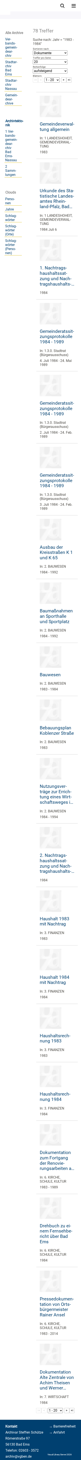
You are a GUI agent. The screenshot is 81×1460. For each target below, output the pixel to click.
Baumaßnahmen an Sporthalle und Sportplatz (56, 616)
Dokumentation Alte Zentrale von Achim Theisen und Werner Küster (57, 1380)
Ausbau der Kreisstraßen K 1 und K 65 (56, 552)
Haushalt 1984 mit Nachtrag (54, 980)
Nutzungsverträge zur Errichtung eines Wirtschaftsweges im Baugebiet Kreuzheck (57, 794)
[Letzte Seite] (72, 1410)
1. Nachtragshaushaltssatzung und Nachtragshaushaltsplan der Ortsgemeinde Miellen (56, 276)
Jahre (9, 209)
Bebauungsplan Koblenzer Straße (57, 730)
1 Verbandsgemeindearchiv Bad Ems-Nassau (11, 145)
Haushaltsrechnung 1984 (55, 1096)
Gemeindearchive (11, 99)
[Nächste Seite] (66, 1410)
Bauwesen (50, 674)
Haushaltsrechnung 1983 (55, 1038)
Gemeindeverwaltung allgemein (57, 126)
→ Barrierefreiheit (62, 1426)
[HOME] (2, 6)
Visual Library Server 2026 (60, 1454)
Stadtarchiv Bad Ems (11, 68)
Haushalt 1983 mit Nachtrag (54, 921)
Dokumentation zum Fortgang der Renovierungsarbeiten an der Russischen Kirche (57, 1160)
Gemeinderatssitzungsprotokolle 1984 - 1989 (57, 336)
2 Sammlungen (10, 170)
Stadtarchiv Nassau (11, 84)
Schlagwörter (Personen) (11, 247)
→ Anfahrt (57, 1432)
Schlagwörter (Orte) (11, 230)
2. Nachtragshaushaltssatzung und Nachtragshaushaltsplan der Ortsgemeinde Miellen (56, 863)
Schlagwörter (11, 218)
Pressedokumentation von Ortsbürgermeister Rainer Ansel (57, 1306)
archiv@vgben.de (18, 1456)
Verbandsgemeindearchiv (11, 47)
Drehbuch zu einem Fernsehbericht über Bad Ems (56, 1233)
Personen (10, 201)
